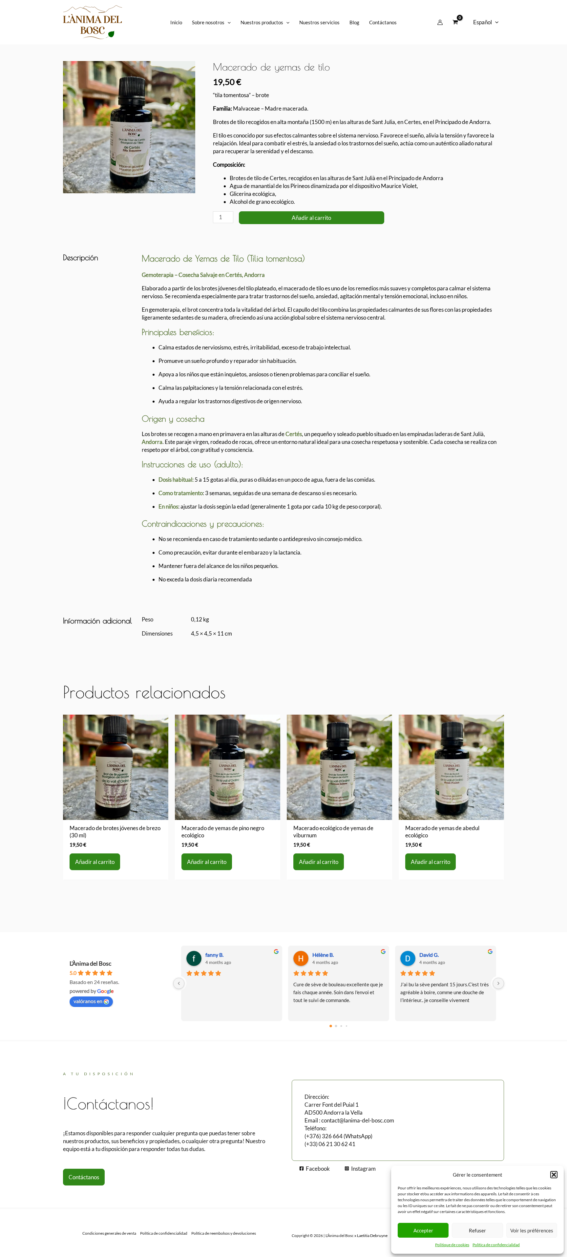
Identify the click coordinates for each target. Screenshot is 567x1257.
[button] (554, 1174)
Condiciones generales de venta (109, 1233)
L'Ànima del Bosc (90, 963)
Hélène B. (323, 955)
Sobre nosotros (208, 22)
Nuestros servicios (319, 22)
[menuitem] (486, 22)
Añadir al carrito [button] (95, 861)
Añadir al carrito (311, 217)
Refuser (477, 1230)
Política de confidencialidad (496, 1244)
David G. (429, 955)
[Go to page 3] (346, 1026)
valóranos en (88, 1001)
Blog (354, 22)
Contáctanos (383, 22)
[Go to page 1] (336, 1026)
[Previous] (178, 983)
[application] (227, 22)
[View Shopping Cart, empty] (455, 22)
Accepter (423, 1230)
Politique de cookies (452, 1244)
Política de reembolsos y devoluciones (223, 1233)
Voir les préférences (531, 1230)
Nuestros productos (262, 22)
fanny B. (214, 955)
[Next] (498, 983)
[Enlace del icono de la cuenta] (440, 22)
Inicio (176, 22)
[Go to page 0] (330, 1026)
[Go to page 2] (341, 1026)
